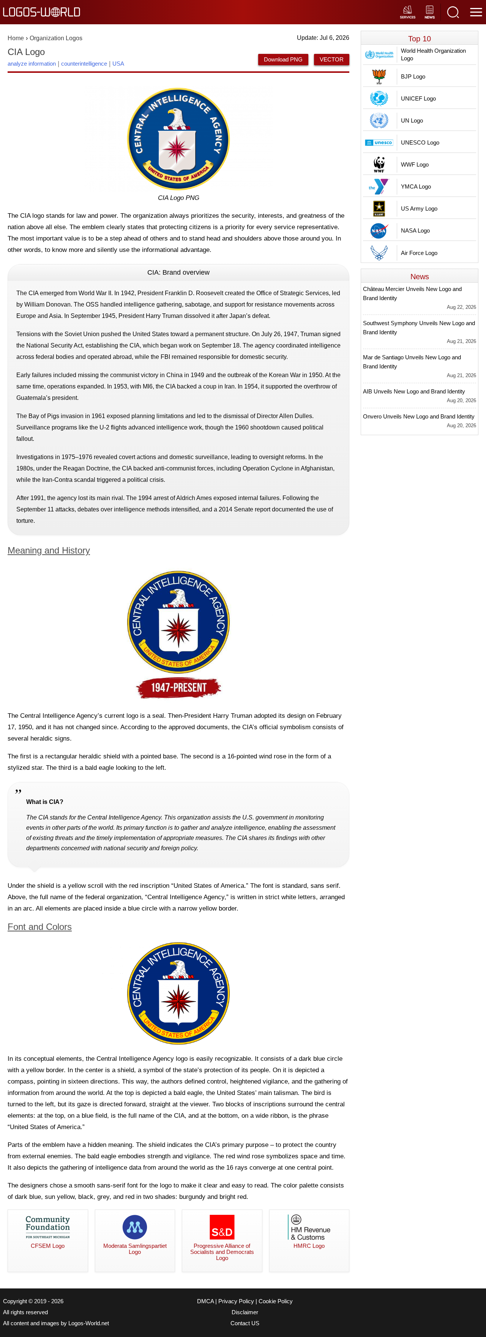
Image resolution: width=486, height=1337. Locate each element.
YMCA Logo (416, 186)
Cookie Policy (276, 1301)
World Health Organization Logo (433, 54)
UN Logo (412, 120)
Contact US (244, 1323)
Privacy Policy (236, 1301)
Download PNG (283, 59)
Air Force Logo (419, 253)
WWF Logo (415, 164)
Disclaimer (245, 1312)
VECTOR (332, 59)
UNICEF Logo (418, 98)
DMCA (205, 1301)
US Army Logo (419, 208)
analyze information (32, 63)
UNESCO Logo (420, 142)
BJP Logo (413, 76)
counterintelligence (84, 63)
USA (118, 63)
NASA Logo (415, 230)
